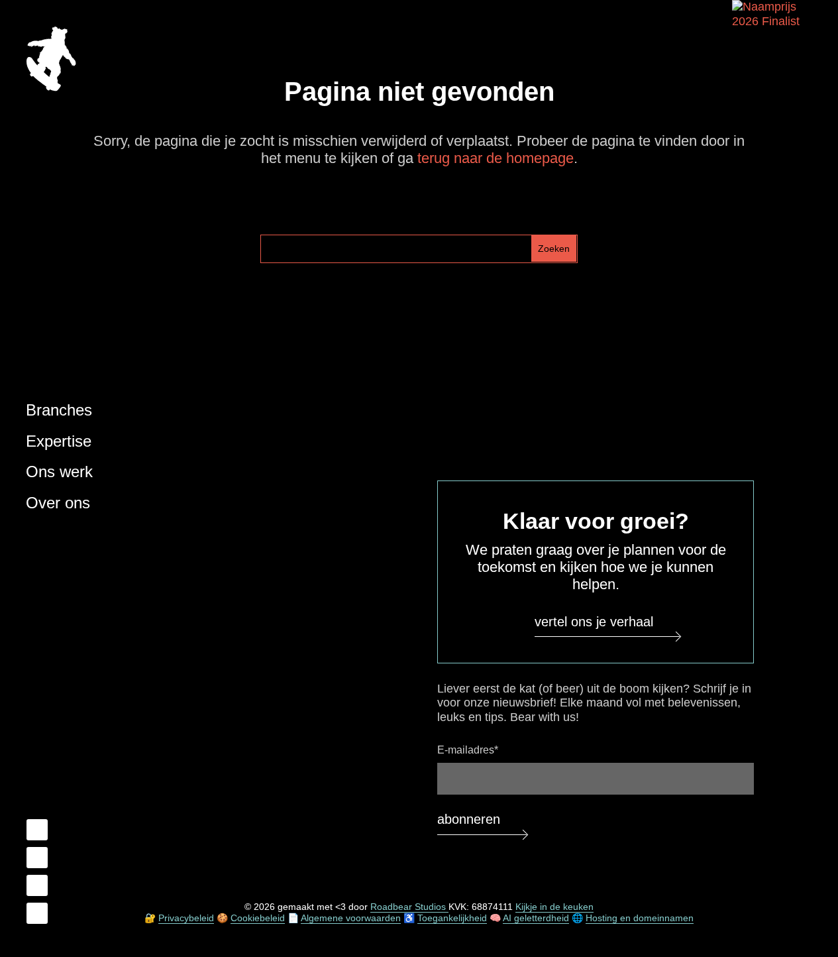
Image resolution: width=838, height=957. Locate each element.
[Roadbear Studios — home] (51, 61)
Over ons (58, 503)
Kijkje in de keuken (554, 906)
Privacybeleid (186, 918)
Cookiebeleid (258, 918)
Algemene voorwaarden (351, 918)
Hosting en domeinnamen (640, 918)
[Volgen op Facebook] (37, 829)
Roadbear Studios (409, 906)
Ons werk (59, 471)
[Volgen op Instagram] (37, 913)
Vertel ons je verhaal (594, 621)
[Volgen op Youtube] (37, 885)
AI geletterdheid (536, 918)
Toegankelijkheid (452, 918)
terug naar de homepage (495, 158)
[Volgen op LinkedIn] (37, 857)
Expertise (58, 441)
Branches (59, 410)
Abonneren (468, 819)
